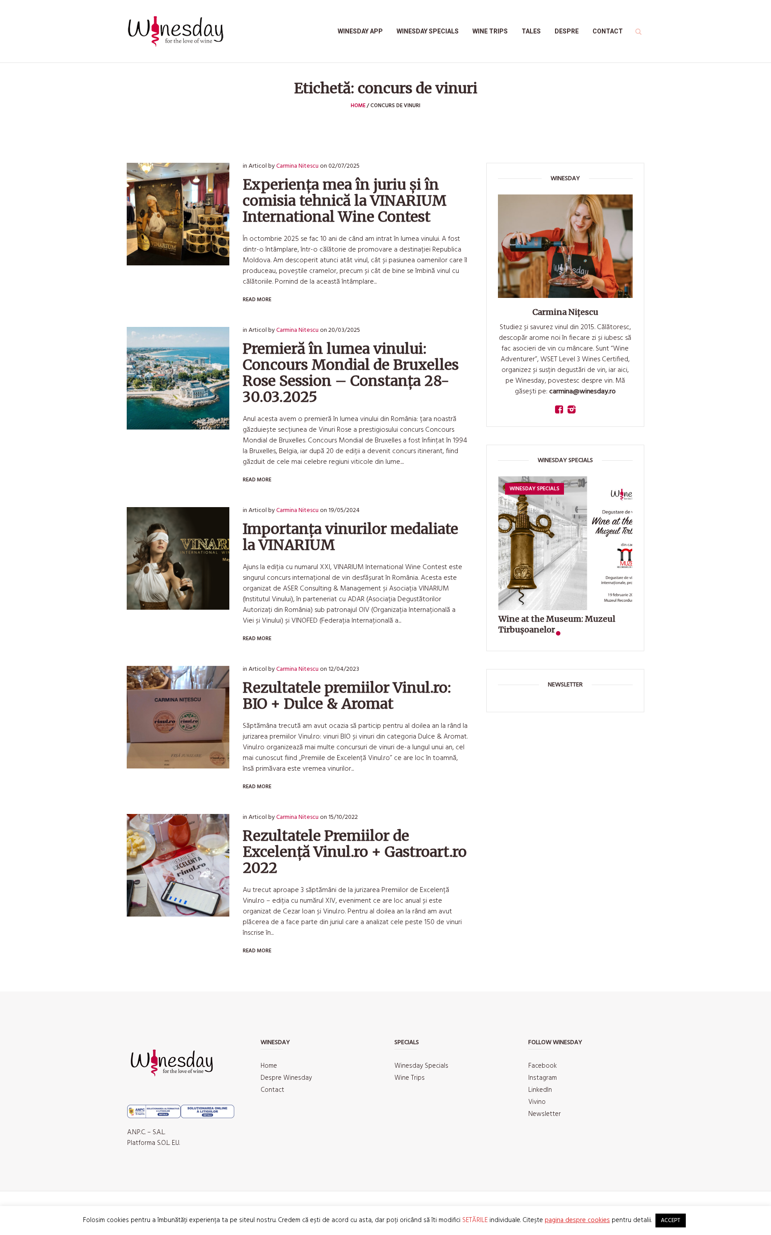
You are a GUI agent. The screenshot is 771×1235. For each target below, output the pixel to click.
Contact (272, 1090)
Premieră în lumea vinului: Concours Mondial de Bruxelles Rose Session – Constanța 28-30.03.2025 (351, 373)
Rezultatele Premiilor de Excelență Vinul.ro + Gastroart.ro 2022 (355, 852)
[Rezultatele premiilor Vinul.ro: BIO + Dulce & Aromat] (178, 717)
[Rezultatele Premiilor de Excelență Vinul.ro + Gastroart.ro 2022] (178, 865)
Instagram (542, 1078)
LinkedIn (540, 1090)
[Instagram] (571, 409)
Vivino (537, 1102)
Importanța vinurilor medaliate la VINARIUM (350, 537)
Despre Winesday (286, 1078)
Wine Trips (409, 1078)
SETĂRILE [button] (475, 1220)
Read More (257, 299)
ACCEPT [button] (670, 1220)
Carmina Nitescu (297, 166)
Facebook (542, 1066)
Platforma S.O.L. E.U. (153, 1143)
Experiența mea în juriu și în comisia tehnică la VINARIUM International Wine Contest (345, 201)
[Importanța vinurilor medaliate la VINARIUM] (178, 558)
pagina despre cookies (577, 1220)
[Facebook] (559, 409)
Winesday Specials (421, 1066)
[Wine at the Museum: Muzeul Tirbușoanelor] (565, 543)
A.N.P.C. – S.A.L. (146, 1132)
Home (358, 105)
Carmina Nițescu (565, 312)
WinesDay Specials (535, 488)
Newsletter (544, 1114)
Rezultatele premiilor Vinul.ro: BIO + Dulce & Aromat (347, 696)
